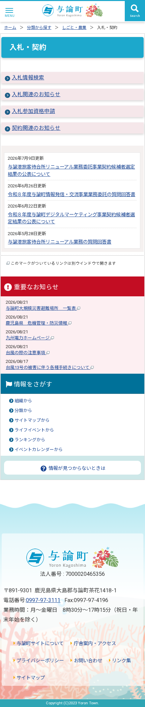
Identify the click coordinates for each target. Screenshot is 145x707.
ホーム (10, 27)
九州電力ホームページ (28, 337)
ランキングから (29, 439)
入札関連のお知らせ (36, 94)
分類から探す (39, 27)
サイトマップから (32, 420)
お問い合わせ (87, 661)
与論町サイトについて (39, 643)
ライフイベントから (34, 430)
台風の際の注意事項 (26, 352)
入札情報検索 (28, 77)
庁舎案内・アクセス (94, 643)
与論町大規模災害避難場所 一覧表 (41, 308)
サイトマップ (30, 678)
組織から (23, 400)
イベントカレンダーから (38, 449)
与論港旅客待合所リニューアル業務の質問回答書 (59, 242)
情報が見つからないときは (76, 468)
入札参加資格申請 (33, 111)
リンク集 (121, 661)
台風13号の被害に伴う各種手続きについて (48, 367)
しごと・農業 (74, 27)
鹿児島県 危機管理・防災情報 (37, 323)
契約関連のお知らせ (36, 128)
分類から (23, 410)
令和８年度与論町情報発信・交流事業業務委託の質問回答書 (71, 194)
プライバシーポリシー (39, 661)
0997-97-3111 (43, 600)
